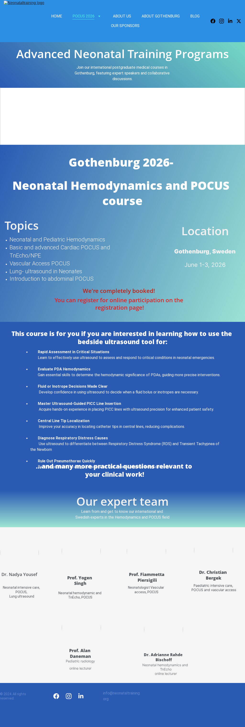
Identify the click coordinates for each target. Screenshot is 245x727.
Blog (195, 16)
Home (56, 16)
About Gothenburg (161, 16)
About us (122, 16)
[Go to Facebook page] (215, 21)
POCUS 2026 (83, 16)
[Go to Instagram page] (223, 21)
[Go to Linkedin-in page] (232, 21)
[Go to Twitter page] (238, 21)
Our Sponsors (125, 25)
